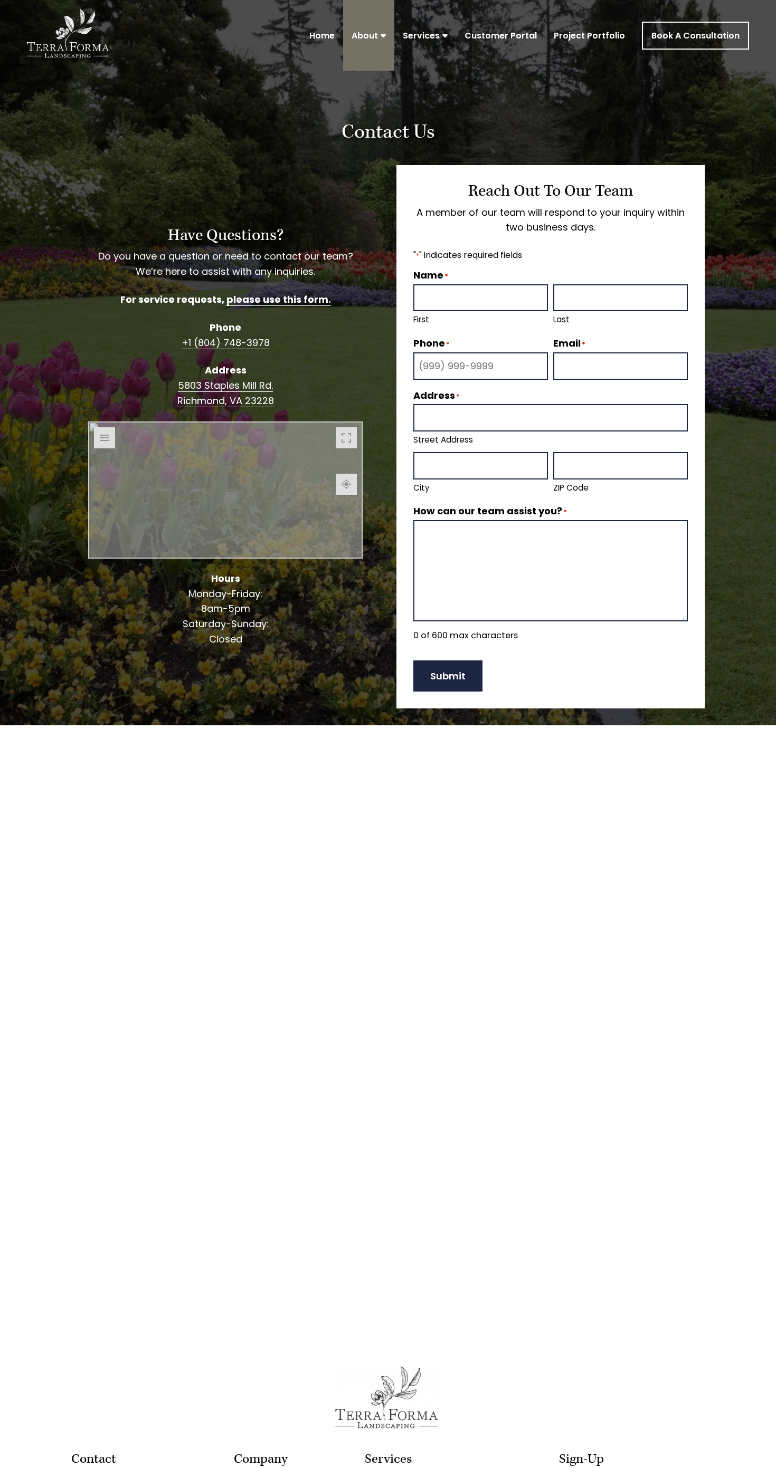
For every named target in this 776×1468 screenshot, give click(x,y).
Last (561, 319)
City (421, 487)
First (421, 319)
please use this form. (278, 299)
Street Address (443, 439)
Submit (448, 676)
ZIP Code (571, 487)
